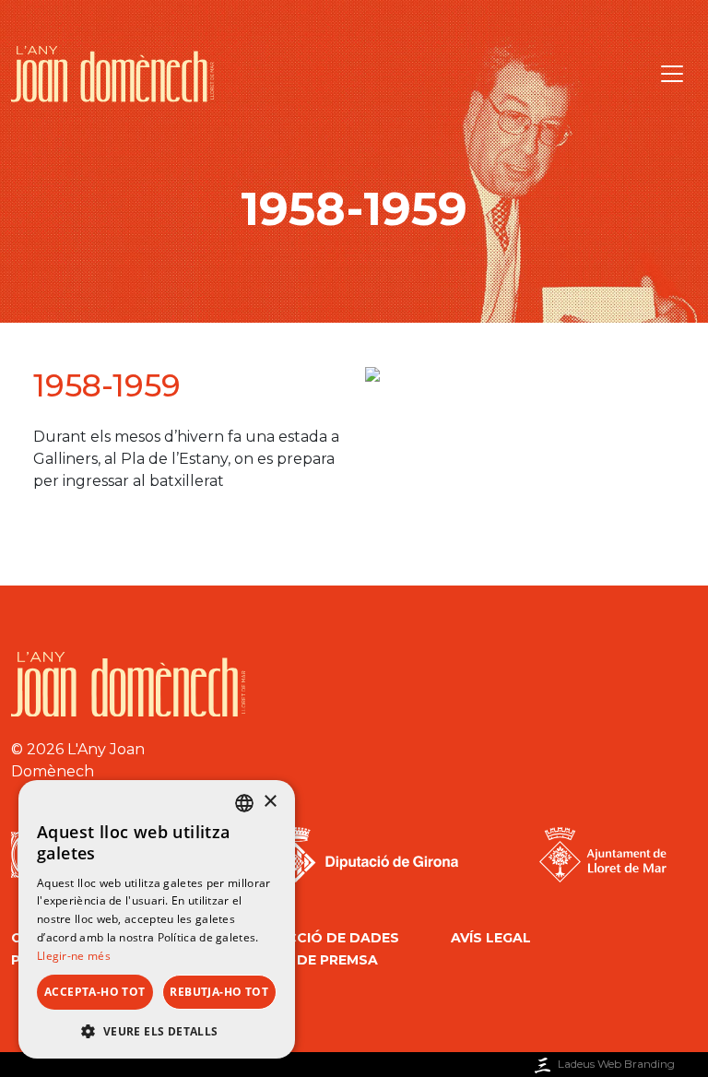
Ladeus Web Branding (616, 1064)
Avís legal (491, 937)
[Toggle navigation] (672, 73)
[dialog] (156, 919)
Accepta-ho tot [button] (95, 992)
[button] (157, 1031)
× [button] (270, 802)
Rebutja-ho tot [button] (219, 992)
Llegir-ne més (74, 956)
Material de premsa (299, 960)
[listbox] (244, 803)
